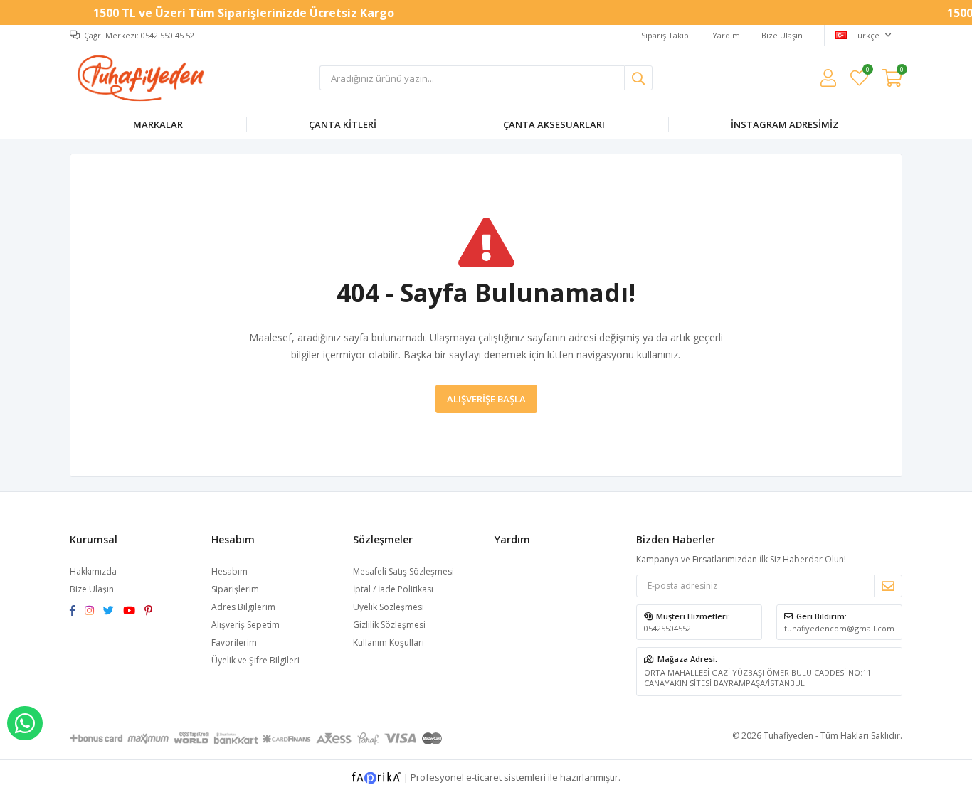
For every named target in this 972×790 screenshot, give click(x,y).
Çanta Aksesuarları (554, 124)
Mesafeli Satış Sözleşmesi (403, 571)
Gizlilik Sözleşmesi (389, 625)
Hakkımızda (93, 571)
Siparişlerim (235, 589)
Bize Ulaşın (782, 35)
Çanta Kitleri (342, 124)
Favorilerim (867, 71)
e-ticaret (484, 776)
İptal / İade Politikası (393, 589)
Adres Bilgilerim (243, 607)
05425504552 (667, 628)
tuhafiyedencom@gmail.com (839, 628)
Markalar (158, 124)
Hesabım (229, 571)
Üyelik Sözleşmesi (388, 607)
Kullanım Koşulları (388, 642)
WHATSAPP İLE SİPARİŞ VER (25, 723)
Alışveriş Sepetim (245, 625)
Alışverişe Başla (486, 399)
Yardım (726, 35)
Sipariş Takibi (666, 35)
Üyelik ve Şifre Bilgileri (255, 660)
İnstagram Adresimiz (785, 124)
